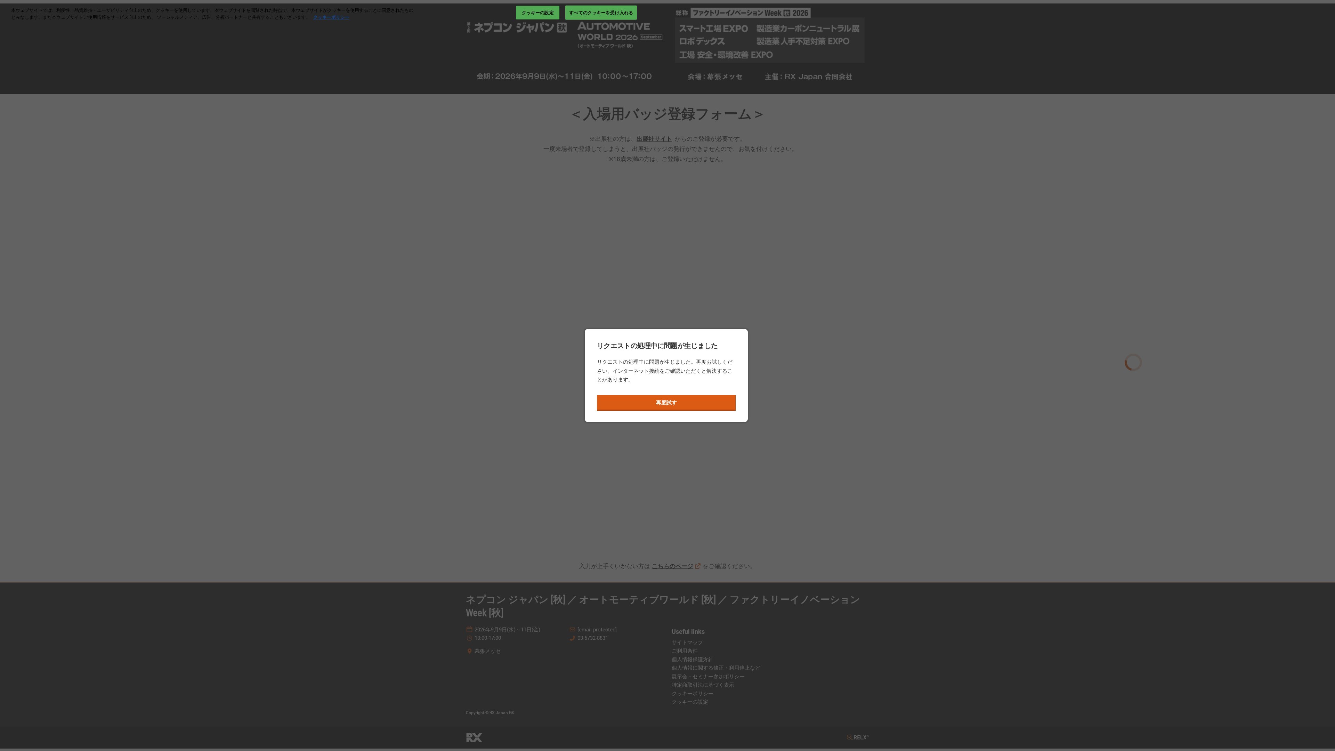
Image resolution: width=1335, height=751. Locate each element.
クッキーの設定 (538, 12)
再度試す (666, 402)
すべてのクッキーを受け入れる (601, 12)
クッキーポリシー (331, 17)
